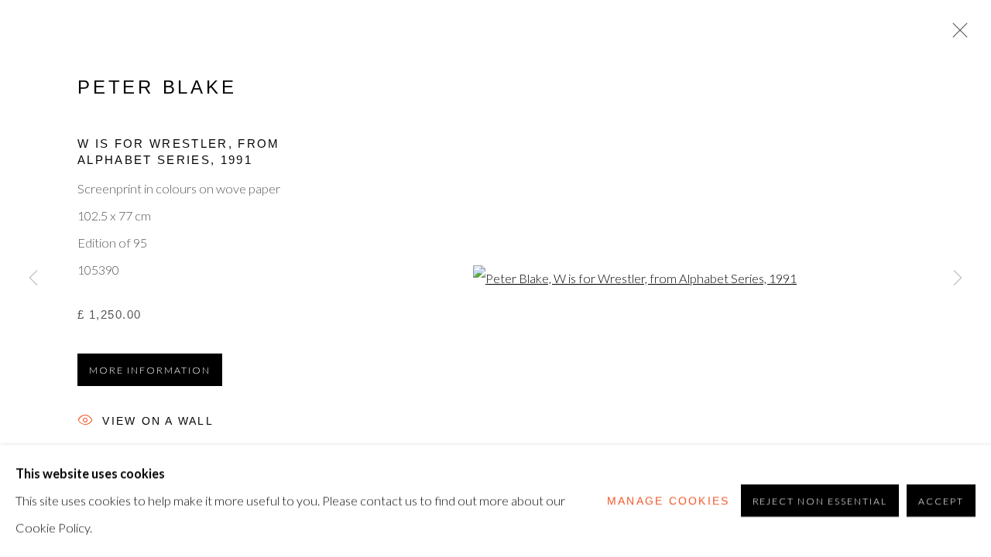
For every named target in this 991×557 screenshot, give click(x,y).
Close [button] (956, 34)
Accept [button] (941, 501)
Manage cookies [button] (668, 500)
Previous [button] (33, 278)
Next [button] (957, 278)
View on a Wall (158, 421)
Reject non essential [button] (820, 501)
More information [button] (150, 370)
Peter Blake (157, 87)
